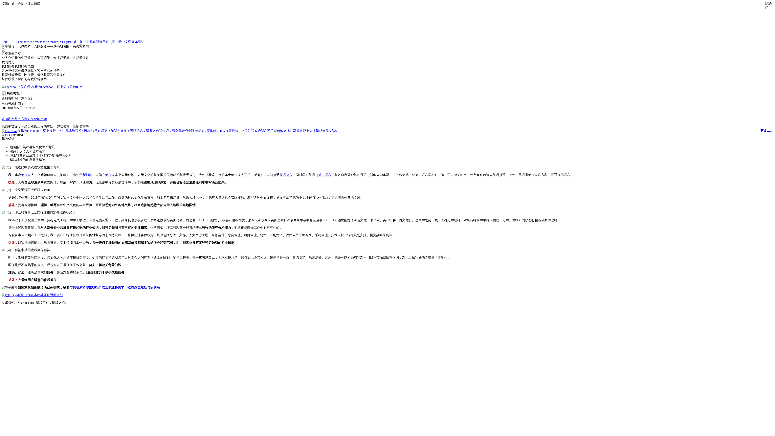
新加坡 (26, 175)
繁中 (108, 42)
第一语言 (324, 175)
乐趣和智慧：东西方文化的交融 (24, 119)
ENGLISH (37, 42)
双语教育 (286, 175)
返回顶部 (40, 295)
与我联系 (114, 287)
